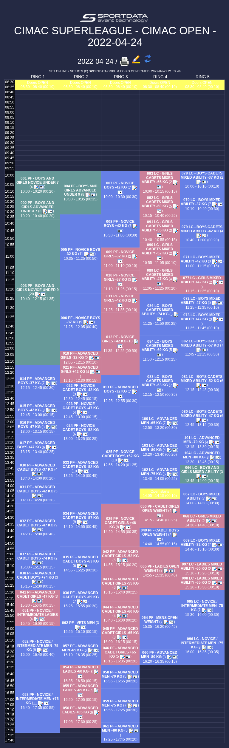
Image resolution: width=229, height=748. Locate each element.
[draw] (41, 187)
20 (32, 294)
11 (81, 254)
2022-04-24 (95, 61)
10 (131, 341)
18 (115, 460)
